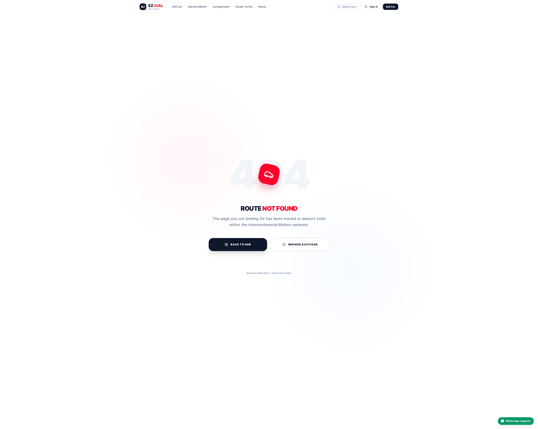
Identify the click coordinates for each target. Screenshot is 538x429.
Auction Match (197, 6)
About (262, 6)
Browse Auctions (303, 244)
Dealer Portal (244, 6)
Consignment (221, 6)
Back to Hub (241, 244)
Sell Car (177, 6)
